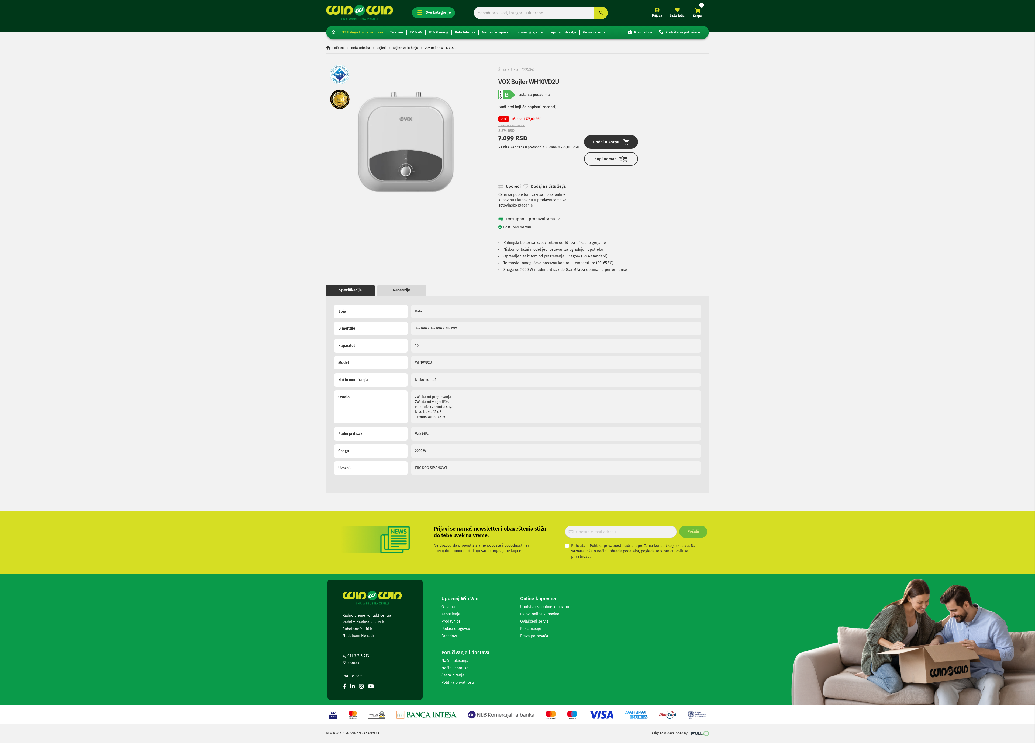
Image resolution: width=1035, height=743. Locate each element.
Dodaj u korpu (606, 141)
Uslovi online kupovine (539, 614)
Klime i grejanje (530, 32)
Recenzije (401, 290)
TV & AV (416, 32)
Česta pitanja (452, 675)
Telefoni (396, 32)
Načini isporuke (454, 668)
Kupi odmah (605, 158)
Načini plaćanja (454, 660)
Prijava (657, 16)
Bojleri (381, 48)
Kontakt (353, 663)
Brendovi (449, 636)
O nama (448, 607)
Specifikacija (350, 290)
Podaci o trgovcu (455, 628)
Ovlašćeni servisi (535, 621)
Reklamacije (530, 628)
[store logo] (359, 12)
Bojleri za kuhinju (405, 48)
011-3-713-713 (357, 656)
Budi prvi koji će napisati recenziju (528, 107)
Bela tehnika (465, 32)
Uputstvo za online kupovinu (544, 607)
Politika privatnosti (457, 682)
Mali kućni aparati (496, 32)
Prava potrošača (534, 636)
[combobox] (541, 13)
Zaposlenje (450, 614)
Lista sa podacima (534, 94)
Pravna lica (642, 32)
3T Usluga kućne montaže (362, 32)
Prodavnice (451, 621)
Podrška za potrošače (682, 32)
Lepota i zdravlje (562, 32)
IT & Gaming (438, 32)
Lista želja (677, 16)
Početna (338, 48)
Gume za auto (594, 32)
